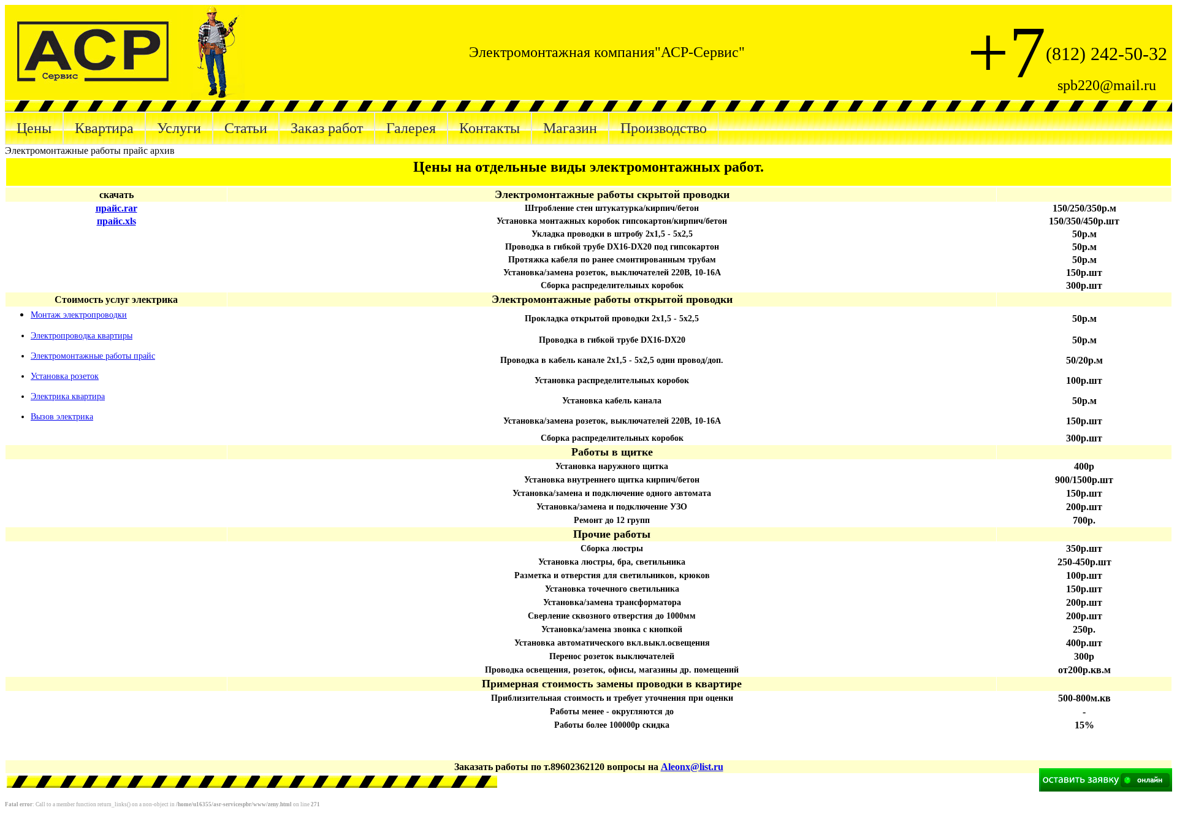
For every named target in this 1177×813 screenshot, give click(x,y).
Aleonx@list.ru (692, 766)
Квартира (104, 128)
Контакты (489, 128)
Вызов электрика (62, 416)
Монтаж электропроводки (79, 314)
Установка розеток (65, 376)
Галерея (411, 128)
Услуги (179, 128)
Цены (34, 128)
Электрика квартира (68, 396)
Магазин (570, 128)
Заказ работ (327, 128)
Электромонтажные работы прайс (93, 356)
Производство (663, 128)
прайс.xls (116, 221)
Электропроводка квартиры (81, 335)
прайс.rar (116, 208)
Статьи (245, 128)
